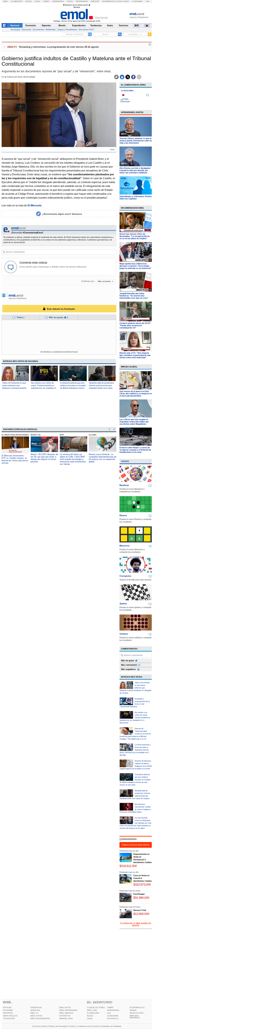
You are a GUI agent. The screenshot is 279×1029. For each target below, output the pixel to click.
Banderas (124, 485)
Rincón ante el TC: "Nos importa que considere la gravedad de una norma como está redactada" (134, 355)
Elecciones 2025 (86, 29)
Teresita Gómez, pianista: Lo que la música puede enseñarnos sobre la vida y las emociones (135, 140)
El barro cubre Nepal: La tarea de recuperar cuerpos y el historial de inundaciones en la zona (135, 449)
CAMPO (110, 1007)
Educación (26, 29)
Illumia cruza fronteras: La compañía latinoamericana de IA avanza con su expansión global (102, 458)
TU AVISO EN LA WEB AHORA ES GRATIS (135, 924)
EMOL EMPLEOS (66, 1013)
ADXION (133, 1010)
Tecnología (15, 29)
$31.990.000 (141, 897)
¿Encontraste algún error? (62, 214)
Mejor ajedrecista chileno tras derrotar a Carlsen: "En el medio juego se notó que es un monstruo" (135, 266)
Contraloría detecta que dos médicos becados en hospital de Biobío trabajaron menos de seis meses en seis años (135, 779)
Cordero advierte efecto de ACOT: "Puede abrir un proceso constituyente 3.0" (135, 325)
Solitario (123, 634)
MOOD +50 (36, 435)
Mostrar (76, 7)
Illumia (93, 435)
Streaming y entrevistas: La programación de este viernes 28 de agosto (59, 46)
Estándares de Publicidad (111, 1026)
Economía (31, 25)
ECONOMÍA (8, 1010)
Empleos (95, 1)
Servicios (123, 25)
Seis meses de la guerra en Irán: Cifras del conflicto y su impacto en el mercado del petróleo (135, 393)
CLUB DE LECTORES (96, 1007)
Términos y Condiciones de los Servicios (84, 1026)
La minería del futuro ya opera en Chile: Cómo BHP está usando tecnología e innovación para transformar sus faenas (73, 459)
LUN (109, 1013)
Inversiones (58, 1)
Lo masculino (127, 90)
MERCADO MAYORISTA (135, 1017)
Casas (126, 1)
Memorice (124, 545)
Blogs (28, 1)
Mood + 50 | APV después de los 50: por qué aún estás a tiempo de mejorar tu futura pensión (44, 458)
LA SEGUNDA (112, 1016)
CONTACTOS (64, 1016)
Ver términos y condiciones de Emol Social (59, 352)
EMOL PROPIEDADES (68, 1010)
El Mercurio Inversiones (15, 435)
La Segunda (137, 1)
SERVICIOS (35, 1010)
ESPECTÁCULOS (10, 1016)
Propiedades (82, 1)
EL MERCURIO (93, 1013)
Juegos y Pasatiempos (67, 29)
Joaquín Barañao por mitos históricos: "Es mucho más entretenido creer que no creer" (134, 295)
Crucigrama (125, 576)
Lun (147, 1)
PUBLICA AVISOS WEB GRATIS (136, 845)
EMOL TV (34, 1013)
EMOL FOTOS (36, 1016)
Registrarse (143, 17)
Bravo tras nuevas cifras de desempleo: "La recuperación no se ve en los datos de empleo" (134, 236)
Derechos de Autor (39, 1026)
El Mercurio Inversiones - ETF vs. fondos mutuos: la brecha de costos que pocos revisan (15, 459)
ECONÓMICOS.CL (137, 1007)
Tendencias (96, 25)
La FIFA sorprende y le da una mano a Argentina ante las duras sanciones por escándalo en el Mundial (135, 750)
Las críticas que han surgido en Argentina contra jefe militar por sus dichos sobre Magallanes (134, 421)
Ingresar (133, 17)
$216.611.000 (128, 866)
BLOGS (90, 1016)
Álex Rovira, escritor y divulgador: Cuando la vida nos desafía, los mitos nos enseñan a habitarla (135, 170)
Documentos (38, 29)
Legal (37, 1)
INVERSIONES (113, 1010)
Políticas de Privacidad (57, 1026)
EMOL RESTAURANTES (40, 1018)
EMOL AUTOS (65, 1007)
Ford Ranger (139, 894)
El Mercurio (16, 1)
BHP (62, 435)
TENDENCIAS (36, 1007)
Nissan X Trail (139, 910)
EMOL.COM (92, 1010)
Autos (70, 1)
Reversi (123, 515)
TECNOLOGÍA (9, 1018)
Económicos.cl (109, 1)
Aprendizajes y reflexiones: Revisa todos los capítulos (135, 197)
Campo (46, 1)
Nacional (14, 25)
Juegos (125, 461)
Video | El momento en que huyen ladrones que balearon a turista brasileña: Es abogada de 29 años (135, 688)
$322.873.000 (142, 884)
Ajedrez (123, 603)
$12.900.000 (141, 913)
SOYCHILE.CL (113, 1018)
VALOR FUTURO (137, 1013)
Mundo (62, 25)
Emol (5, 1)
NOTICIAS (7, 1007)
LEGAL (90, 1018)
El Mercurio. (35, 205)
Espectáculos (79, 25)
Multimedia (51, 29)
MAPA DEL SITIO (66, 1018)
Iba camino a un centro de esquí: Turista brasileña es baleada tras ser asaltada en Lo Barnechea (135, 717)
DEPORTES (8, 1013)
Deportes (46, 25)
